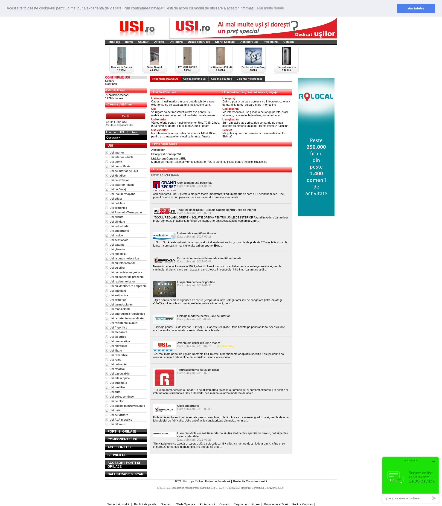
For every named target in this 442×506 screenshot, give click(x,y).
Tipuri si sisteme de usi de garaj (198, 370)
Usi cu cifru (117, 267)
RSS (178, 481)
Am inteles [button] (416, 8)
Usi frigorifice (118, 327)
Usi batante (117, 244)
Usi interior (158, 98)
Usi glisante (117, 249)
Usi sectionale (119, 239)
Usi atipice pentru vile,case (127, 405)
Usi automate (118, 382)
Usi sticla (116, 198)
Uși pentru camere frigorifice (196, 282)
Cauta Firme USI (116, 122)
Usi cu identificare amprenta (128, 286)
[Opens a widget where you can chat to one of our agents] (410, 479)
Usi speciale (118, 253)
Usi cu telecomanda (123, 263)
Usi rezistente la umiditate (127, 318)
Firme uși (114, 42)
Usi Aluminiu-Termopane (126, 212)
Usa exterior (159, 130)
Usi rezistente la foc (123, 281)
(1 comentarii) (225, 346)
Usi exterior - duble (122, 184)
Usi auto (115, 391)
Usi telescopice (120, 378)
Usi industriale (119, 226)
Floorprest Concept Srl (166, 154)
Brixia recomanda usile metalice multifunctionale (209, 258)
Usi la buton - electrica (124, 258)
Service (227, 130)
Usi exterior (159, 119)
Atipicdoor (158, 149)
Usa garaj (228, 98)
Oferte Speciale (225, 42)
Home (129, 42)
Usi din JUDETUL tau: (122, 132)
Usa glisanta (230, 109)
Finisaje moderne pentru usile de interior (203, 316)
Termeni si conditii (118, 504)
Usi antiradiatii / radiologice (127, 313)
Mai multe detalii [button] (270, 8)
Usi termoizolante (121, 304)
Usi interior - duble (122, 157)
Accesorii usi (249, 42)
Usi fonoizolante (120, 309)
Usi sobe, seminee (122, 396)
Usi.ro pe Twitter (193, 481)
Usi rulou (115, 359)
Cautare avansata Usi (119, 125)
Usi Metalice (118, 175)
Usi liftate (116, 350)
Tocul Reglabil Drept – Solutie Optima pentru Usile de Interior (216, 210)
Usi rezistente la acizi (123, 322)
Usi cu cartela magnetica (126, 272)
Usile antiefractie (188, 405)
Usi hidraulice (119, 345)
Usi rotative (117, 368)
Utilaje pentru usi (199, 42)
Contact (288, 42)
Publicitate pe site (145, 504)
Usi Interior (117, 152)
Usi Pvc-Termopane (122, 193)
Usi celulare (117, 203)
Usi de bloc (117, 401)
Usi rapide (116, 235)
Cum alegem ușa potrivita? (194, 182)
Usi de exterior (119, 180)
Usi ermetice (118, 299)
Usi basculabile (120, 373)
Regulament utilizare (247, 504)
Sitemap (166, 504)
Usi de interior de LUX (124, 170)
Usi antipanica (119, 295)
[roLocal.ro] (316, 215)
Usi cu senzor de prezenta (127, 276)
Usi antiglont (118, 290)
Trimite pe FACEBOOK (165, 175)
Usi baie (115, 410)
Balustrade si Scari (276, 504)
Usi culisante (118, 364)
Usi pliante (116, 216)
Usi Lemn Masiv (120, 166)
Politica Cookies (302, 504)
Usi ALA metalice (121, 419)
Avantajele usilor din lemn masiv (198, 343)
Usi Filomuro (118, 424)
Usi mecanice (119, 332)
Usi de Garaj (118, 189)
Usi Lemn (116, 161)
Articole (159, 42)
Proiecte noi (270, 42)
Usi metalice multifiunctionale (196, 233)
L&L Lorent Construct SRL (168, 158)
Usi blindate (117, 221)
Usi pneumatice (120, 341)
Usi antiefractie (120, 230)
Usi (153, 109)
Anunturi (143, 42)
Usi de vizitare (119, 414)
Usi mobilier (117, 387)
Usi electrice (118, 336)
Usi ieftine (176, 42)
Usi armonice (118, 207)
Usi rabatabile (119, 355)
